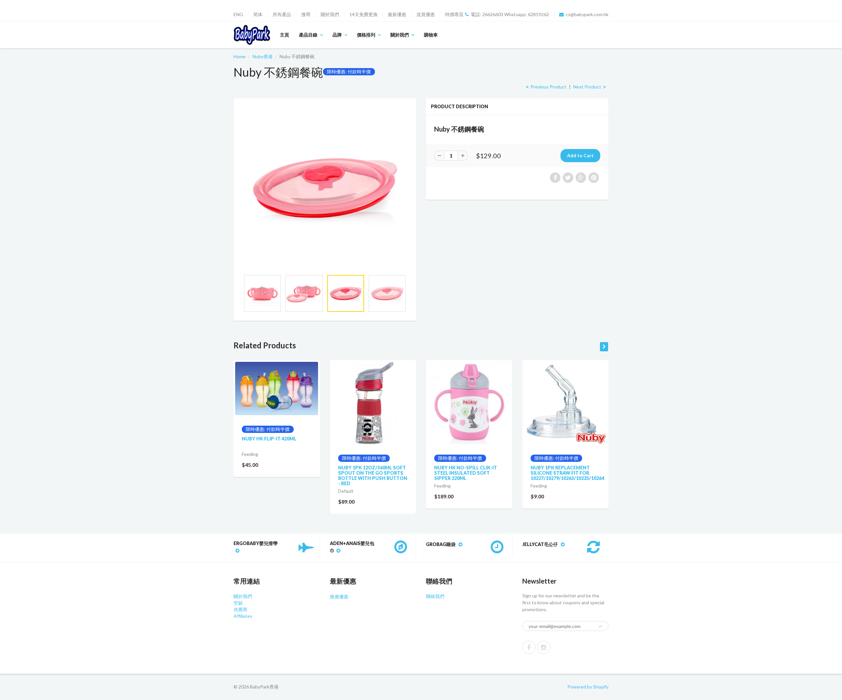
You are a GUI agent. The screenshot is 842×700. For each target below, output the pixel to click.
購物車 (431, 35)
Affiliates (243, 616)
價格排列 (366, 35)
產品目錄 (308, 35)
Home (240, 56)
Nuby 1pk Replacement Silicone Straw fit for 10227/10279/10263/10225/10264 (567, 473)
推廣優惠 (339, 596)
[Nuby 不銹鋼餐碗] (325, 188)
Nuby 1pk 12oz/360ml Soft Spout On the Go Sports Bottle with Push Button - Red (372, 475)
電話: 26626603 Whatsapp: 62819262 (510, 14)
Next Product (587, 86)
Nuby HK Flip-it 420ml (269, 438)
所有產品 (282, 14)
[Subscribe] (600, 626)
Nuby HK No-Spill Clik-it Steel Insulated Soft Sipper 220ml (465, 473)
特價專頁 (454, 14)
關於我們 (330, 14)
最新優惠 (397, 14)
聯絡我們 (435, 596)
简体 (257, 14)
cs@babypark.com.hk (587, 14)
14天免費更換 (363, 14)
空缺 (238, 603)
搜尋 (305, 14)
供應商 (240, 609)
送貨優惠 (425, 14)
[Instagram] (543, 647)
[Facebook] (528, 647)
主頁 (284, 35)
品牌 (337, 35)
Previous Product (548, 86)
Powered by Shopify (587, 686)
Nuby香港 (263, 56)
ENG (238, 14)
